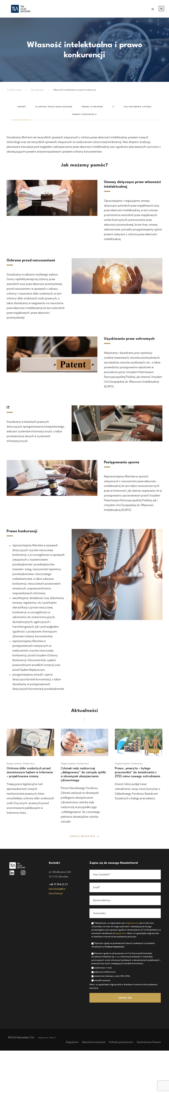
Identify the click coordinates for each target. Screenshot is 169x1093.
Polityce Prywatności (114, 946)
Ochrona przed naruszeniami (53, 107)
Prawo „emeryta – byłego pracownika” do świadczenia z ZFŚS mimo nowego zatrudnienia (137, 772)
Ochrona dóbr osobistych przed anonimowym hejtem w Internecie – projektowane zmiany (30, 772)
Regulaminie (120, 933)
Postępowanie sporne (138, 107)
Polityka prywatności (121, 1042)
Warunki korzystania (93, 1042)
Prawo (45, 750)
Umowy (21, 107)
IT (113, 107)
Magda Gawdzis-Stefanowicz (21, 763)
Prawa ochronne (92, 107)
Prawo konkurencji (84, 114)
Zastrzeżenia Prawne (149, 1042)
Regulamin (72, 1042)
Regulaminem (132, 923)
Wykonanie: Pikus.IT (47, 1038)
